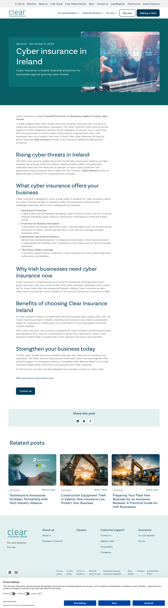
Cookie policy (70, 572)
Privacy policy (60, 572)
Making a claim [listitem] (148, 13)
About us (46, 535)
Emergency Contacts (52, 541)
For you (141, 541)
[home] (17, 13)
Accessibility (107, 547)
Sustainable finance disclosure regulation (112, 572)
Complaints (106, 552)
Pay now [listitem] (127, 13)
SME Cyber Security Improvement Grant (35, 378)
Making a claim (107, 541)
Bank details (131, 572)
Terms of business (80, 572)
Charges (140, 571)
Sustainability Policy (152, 572)
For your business (146, 535)
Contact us (25, 391)
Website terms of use (94, 572)
